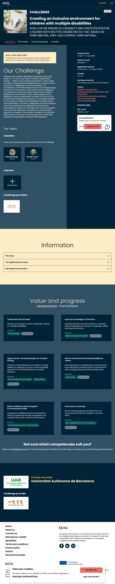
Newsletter (11, 540)
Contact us (11, 533)
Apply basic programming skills (77, 336)
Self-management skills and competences (80, 423)
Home (8, 526)
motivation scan (19, 449)
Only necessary (91, 576)
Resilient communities (87, 89)
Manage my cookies (15, 537)
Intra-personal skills (86, 101)
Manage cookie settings (25, 576)
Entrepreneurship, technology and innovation (93, 93)
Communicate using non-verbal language (23, 425)
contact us (92, 126)
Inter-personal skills (86, 98)
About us (10, 529)
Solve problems (39, 379)
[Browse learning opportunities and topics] (112, 3)
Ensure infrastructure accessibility (19, 379)
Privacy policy (12, 547)
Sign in (102, 3)
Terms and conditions (16, 544)
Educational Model (15, 554)
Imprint (9, 551)
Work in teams (70, 377)
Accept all (91, 570)
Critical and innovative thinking (91, 96)
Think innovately (13, 334)
